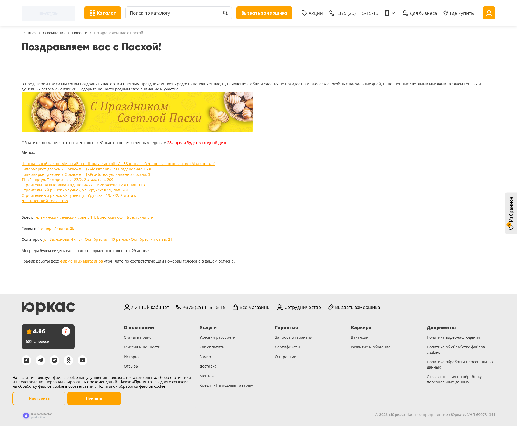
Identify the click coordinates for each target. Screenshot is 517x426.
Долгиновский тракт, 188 (45, 200)
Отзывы (131, 366)
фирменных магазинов (81, 261)
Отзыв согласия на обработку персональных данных (454, 379)
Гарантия (286, 327)
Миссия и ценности (142, 347)
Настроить (39, 398)
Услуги (208, 327)
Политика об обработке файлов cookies (456, 349)
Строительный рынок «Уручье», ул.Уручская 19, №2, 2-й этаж (79, 195)
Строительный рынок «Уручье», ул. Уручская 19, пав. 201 (75, 190)
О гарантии (285, 356)
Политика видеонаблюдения (453, 337)
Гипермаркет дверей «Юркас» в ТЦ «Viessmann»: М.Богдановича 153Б (87, 169)
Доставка (208, 366)
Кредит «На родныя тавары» (226, 385)
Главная (29, 32)
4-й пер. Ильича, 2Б (56, 228)
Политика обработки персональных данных (460, 364)
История (132, 356)
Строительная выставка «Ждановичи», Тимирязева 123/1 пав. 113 (83, 184)
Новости (80, 32)
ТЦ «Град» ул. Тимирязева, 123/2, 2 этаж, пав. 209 (67, 179)
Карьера (361, 327)
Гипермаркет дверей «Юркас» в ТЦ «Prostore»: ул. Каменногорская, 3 (86, 174)
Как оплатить (212, 347)
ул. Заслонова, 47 (59, 239)
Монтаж (207, 375)
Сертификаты (287, 347)
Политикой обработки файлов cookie (131, 386)
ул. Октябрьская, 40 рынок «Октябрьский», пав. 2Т (125, 239)
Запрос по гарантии (293, 337)
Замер (205, 356)
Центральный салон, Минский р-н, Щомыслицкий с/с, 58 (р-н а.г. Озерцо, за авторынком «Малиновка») (118, 163)
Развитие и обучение (370, 347)
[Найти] (225, 12)
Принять (94, 398)
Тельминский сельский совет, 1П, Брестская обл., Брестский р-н (93, 217)
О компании (54, 32)
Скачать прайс (137, 337)
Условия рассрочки (218, 337)
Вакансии (360, 337)
